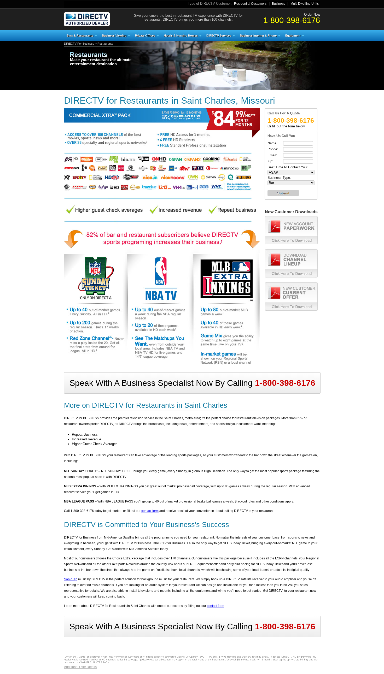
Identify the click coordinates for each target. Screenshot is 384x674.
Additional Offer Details (80, 667)
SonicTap (70, 579)
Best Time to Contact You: (287, 167)
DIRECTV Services (218, 35)
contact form (150, 511)
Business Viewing (114, 35)
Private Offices (145, 35)
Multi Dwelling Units (304, 3)
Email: (272, 155)
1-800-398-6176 (291, 20)
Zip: (270, 161)
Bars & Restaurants (80, 35)
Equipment (292, 35)
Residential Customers (250, 3)
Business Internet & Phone (258, 35)
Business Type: (279, 178)
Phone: (272, 149)
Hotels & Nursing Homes (181, 35)
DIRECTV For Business (79, 43)
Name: (272, 143)
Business (278, 3)
